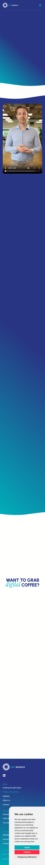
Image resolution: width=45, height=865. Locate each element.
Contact (6, 804)
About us (6, 800)
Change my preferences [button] (27, 857)
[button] (40, 5)
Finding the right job (11, 792)
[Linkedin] (4, 775)
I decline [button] (27, 852)
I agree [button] (27, 847)
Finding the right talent (12, 788)
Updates (6, 796)
